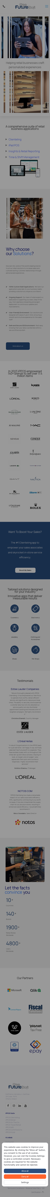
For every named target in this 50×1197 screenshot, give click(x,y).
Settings (25, 1182)
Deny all (25, 1176)
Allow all (25, 1171)
